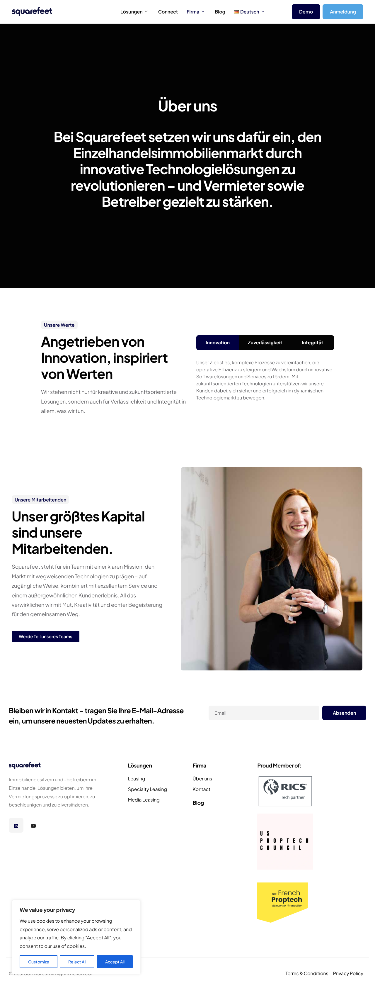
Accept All (115, 961)
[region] (76, 937)
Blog (220, 12)
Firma (193, 12)
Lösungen (131, 12)
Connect (168, 12)
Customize (38, 961)
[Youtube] (33, 825)
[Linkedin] (16, 825)
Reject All (77, 961)
